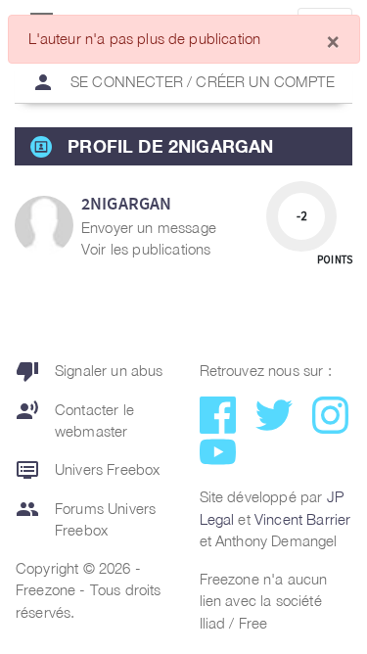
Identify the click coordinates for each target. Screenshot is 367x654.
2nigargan (126, 203)
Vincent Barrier (302, 519)
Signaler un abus (89, 371)
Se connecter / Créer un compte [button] (183, 82)
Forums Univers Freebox (86, 518)
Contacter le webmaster (75, 419)
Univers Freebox (88, 470)
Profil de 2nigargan (170, 146)
